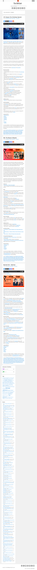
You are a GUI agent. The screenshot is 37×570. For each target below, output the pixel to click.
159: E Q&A (4, 461)
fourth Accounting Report (16, 309)
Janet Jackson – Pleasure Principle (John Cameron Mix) (12, 233)
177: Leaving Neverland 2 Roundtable (8, 434)
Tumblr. (4, 350)
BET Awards (21, 314)
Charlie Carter (5, 42)
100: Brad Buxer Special (6, 559)
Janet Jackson (10, 258)
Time (4, 363)
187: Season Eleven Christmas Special (8, 416)
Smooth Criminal (16, 133)
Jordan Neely (13, 131)
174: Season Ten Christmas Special (12, 17)
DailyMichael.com (15, 310)
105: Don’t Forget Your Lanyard (7, 552)
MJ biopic (16, 131)
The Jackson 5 (10, 362)
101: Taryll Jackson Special (6, 558)
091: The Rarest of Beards (10, 137)
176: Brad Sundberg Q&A (6, 436)
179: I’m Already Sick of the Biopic (7, 429)
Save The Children (11, 133)
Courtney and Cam (6, 240)
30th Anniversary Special (12, 334)
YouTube (16, 8)
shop (15, 107)
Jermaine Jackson (11, 385)
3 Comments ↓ (18, 18)
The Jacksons (16, 260)
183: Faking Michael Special (6, 422)
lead (9, 81)
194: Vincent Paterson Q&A (6, 405)
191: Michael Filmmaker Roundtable (7, 409)
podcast (17, 259)
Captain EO (15, 311)
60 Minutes (9, 358)
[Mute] (20, 23)
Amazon (8, 343)
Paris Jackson (14, 132)
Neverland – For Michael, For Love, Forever (14, 319)
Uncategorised (11, 256)
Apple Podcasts (9, 26)
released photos (7, 303)
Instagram (18, 8)
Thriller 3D (21, 260)
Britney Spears (8, 359)
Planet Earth (9, 259)
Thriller (19, 260)
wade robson (10, 398)
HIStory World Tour (7, 383)
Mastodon (5, 119)
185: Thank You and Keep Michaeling (8, 419)
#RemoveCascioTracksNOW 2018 (9, 214)
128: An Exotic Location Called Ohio (7, 512)
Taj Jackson (5, 41)
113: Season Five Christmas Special (8, 532)
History (3, 383)
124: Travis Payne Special (6, 518)
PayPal (7, 104)
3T (2, 377)
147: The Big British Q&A (6, 481)
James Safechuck (5, 131)
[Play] (4, 23)
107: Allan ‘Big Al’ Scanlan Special (7, 548)
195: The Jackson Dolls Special (7, 403)
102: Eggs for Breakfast (6, 557)
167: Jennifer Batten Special (6, 450)
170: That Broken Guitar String (7, 445)
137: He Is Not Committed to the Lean (8, 498)
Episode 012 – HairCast (9, 264)
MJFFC (10, 239)
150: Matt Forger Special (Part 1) (7, 476)
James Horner (5, 311)
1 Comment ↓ (17, 139)
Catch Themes (33, 568)
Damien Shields (6, 381)
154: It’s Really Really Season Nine (7, 469)
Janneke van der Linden (7, 237)
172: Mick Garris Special (6, 442)
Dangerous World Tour (5, 382)
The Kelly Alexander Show (10, 327)
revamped (12, 90)
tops (11, 79)
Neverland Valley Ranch (18, 361)
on (11, 89)
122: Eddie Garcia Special (6, 521)
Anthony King (20, 358)
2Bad (16, 357)
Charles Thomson (19, 41)
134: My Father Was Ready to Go (7, 503)
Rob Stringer (20, 259)
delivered (10, 91)
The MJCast (17, 3)
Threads (22, 8)
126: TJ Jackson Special (6, 515)
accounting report (13, 358)
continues (7, 92)
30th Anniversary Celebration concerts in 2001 (14, 300)
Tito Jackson (6, 398)
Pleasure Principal (14, 259)
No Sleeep (7, 314)
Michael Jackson (18, 258)
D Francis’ (7, 342)
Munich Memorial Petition (11, 361)
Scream (7, 362)
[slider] (22, 23)
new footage (10, 299)
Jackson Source (14, 237)
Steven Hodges (6, 239)
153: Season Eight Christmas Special (8, 471)
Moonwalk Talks (10, 391)
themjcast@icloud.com (7, 253)
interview (11, 336)
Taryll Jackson (12, 260)
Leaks (11, 386)
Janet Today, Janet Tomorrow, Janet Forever (16, 240)
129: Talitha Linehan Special (6, 510)
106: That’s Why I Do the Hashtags (7, 550)
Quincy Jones (18, 132)
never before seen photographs (17, 301)
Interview (10, 383)
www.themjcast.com (7, 254)
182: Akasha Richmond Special (7, 424)
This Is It (12, 397)
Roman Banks (7, 133)
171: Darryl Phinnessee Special (7, 443)
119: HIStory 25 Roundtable (6, 526)
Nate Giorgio (10, 132)
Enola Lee (22, 359)
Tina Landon (9, 329)
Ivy (11, 310)
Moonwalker (7, 132)
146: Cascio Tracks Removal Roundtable (8, 482)
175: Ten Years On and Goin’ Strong (7, 437)
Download (7, 25)
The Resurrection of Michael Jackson (12, 337)
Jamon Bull (14, 41)
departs (8, 82)
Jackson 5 (6, 258)
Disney (20, 359)
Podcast (15, 219)
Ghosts (12, 382)
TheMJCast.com (6, 115)
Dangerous (11, 381)
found (14, 76)
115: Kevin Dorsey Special (6, 531)
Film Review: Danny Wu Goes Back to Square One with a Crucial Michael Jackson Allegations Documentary (8, 544)
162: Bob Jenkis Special (6, 457)
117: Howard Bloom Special (6, 528)
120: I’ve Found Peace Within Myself (8, 524)
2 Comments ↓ (16, 266)
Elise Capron (13, 18)
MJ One (19, 131)
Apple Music (18, 225)
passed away (17, 77)
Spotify (13, 26)
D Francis (17, 359)
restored (15, 83)
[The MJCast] (18, 1)
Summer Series (8, 260)
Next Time (6, 259)
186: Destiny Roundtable (6, 418)
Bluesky (24, 8)
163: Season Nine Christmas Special (8, 455)
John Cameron (14, 258)
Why (8, 335)
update (6, 93)
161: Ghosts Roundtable (6, 459)
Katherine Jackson (4, 386)
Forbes (8, 318)
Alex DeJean (17, 358)
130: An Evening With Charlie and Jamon (8, 508)
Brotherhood (17, 335)
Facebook (12, 8)
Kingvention (8, 386)
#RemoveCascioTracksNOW (19, 256)
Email (20, 8)
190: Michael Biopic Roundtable (7, 411)
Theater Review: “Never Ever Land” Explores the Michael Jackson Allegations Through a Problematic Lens (8, 537)
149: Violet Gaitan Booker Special (7, 478)
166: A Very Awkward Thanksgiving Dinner (8, 451)
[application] (13, 24)
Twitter (14, 8)
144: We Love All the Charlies (7, 486)
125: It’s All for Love (5, 517)
